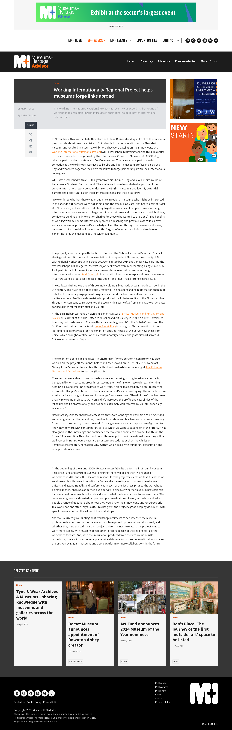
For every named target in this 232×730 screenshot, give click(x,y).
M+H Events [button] (119, 40)
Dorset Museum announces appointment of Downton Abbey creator (83, 634)
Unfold (214, 724)
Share (30, 125)
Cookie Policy (34, 702)
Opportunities (147, 40)
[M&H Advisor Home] (33, 61)
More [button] (204, 61)
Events (124, 661)
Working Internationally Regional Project (76, 152)
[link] (90, 597)
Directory (147, 61)
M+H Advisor (96, 40)
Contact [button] (169, 40)
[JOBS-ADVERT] (193, 142)
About (158, 694)
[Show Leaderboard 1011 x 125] (116, 12)
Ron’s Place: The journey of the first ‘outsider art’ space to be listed (194, 632)
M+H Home (75, 40)
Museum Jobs (162, 702)
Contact (159, 698)
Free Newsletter (185, 61)
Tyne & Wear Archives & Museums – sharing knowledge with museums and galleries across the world (37, 604)
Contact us (20, 702)
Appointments (75, 661)
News (175, 661)
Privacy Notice (50, 702)
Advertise (164, 61)
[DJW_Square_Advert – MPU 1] (193, 98)
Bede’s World (90, 274)
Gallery (106, 326)
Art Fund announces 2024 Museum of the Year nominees (139, 629)
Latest (131, 61)
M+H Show (160, 690)
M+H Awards (161, 687)
